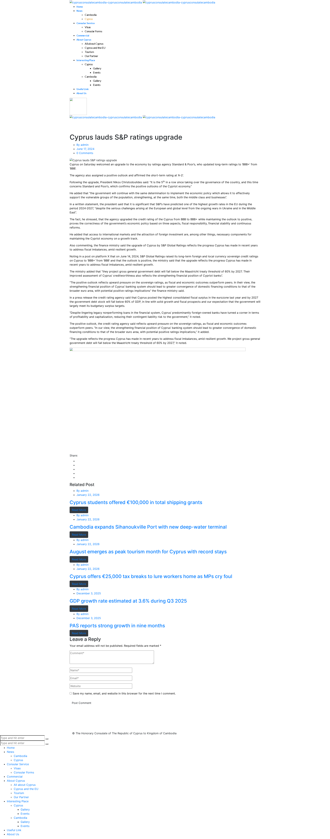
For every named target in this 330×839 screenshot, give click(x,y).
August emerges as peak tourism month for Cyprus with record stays (148, 552)
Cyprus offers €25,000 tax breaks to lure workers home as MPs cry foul (151, 576)
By (82, 144)
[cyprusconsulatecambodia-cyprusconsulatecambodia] (142, 2)
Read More (79, 510)
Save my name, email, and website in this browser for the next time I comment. (124, 693)
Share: (74, 455)
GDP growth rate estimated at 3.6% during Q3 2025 (128, 601)
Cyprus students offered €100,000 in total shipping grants (136, 502)
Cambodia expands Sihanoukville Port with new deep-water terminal (148, 527)
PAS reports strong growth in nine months (117, 626)
